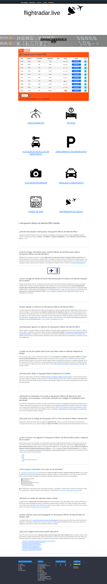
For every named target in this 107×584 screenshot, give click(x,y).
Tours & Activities (43, 572)
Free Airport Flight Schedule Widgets (28, 98)
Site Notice (75, 566)
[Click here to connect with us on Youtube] (60, 564)
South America (22, 565)
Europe (20, 567)
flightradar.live (46, 98)
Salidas (21, 50)
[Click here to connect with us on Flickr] (65, 564)
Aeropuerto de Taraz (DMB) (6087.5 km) (31, 547)
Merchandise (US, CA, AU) (44, 565)
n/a (23, 454)
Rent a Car (41, 570)
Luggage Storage (43, 574)
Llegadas (27, 50)
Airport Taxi (41, 571)
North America (22, 570)
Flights (40, 569)
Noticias (39, 2)
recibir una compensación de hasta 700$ (71, 490)
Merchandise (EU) (43, 564)
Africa (20, 569)
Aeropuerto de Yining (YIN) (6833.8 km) (31, 543)
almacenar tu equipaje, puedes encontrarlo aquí (58, 377)
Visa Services (42, 575)
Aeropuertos (32, 2)
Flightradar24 (24, 2)
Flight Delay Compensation (45, 576)
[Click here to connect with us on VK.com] (70, 565)
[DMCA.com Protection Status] (77, 564)
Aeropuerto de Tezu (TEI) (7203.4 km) (31, 546)
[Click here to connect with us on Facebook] (55, 564)
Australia (21, 564)
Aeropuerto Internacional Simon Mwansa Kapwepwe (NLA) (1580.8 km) (39, 541)
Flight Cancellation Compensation (42, 578)
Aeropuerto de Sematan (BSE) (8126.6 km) (32, 548)
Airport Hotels (42, 566)
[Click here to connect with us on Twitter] (70, 564)
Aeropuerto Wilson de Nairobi (30, 459)
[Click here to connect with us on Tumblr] (60, 565)
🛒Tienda (45, 2)
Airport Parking (42, 567)
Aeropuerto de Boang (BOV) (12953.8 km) (32, 550)
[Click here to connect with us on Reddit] (65, 565)
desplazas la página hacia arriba (30, 472)
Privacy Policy (76, 567)
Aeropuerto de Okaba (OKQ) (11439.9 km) (32, 544)
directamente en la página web (40, 507)
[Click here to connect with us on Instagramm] (55, 565)
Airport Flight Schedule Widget (44, 579)
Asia (20, 566)
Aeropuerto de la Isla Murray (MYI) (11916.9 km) (33, 542)
